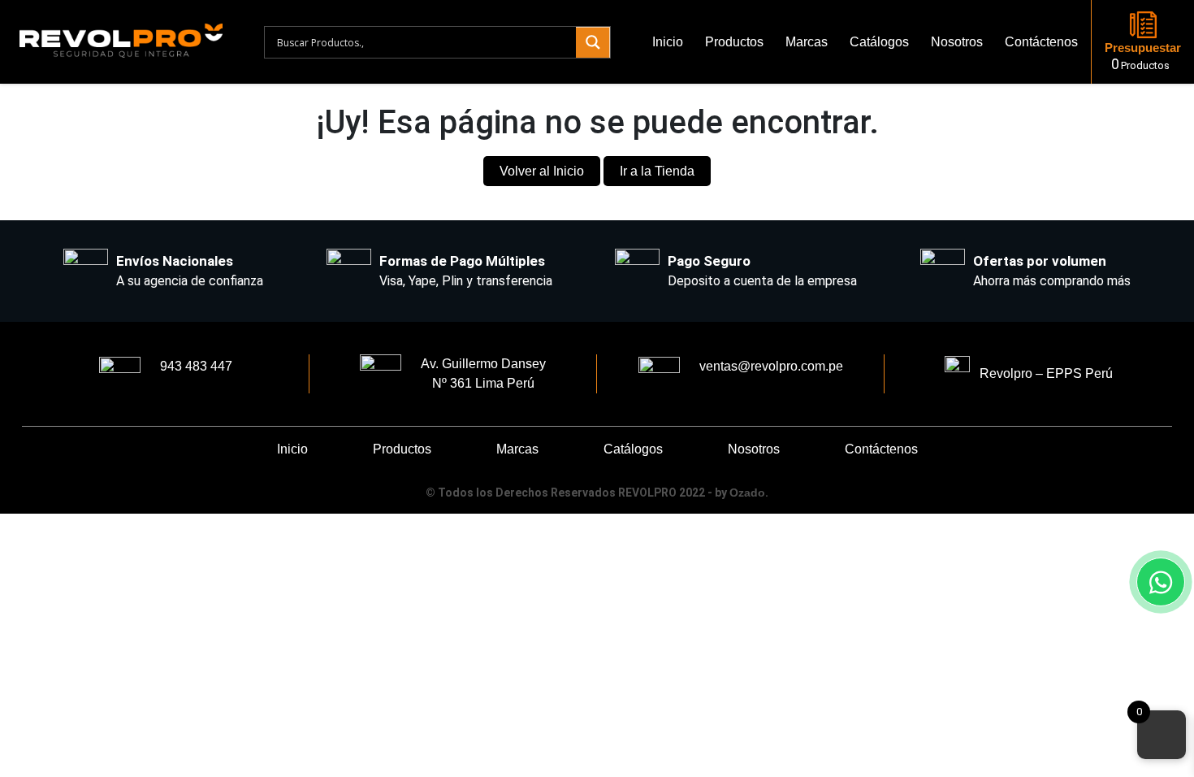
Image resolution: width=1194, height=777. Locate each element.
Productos (734, 42)
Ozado (747, 492)
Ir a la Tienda (657, 171)
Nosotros (957, 42)
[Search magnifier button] (593, 42)
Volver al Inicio (542, 171)
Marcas (806, 42)
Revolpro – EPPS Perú (1041, 373)
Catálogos (879, 42)
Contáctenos (1041, 42)
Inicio (667, 42)
